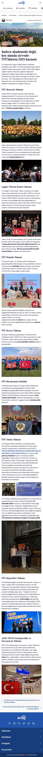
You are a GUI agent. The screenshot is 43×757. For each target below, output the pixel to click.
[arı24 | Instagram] (14, 723)
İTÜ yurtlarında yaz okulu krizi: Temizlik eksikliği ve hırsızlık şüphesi (21, 708)
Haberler (22, 8)
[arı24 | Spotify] (29, 723)
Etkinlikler (34, 8)
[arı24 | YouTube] (19, 723)
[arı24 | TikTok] (24, 723)
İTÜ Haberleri (12, 15)
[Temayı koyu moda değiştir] (2, 3)
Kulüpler (6, 743)
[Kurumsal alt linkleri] (40, 750)
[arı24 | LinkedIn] (33, 723)
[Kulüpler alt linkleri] (40, 743)
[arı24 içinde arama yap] (40, 3)
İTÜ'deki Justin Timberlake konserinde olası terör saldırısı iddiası (22, 701)
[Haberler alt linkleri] (40, 731)
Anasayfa (9, 8)
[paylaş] (9, 43)
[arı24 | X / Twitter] (9, 723)
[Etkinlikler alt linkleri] (40, 737)
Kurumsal (6, 749)
